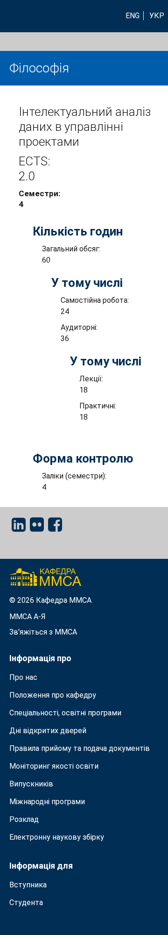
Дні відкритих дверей (47, 730)
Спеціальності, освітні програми (65, 712)
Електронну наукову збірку (56, 837)
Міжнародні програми (47, 801)
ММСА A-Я (27, 616)
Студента (26, 902)
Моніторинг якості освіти (53, 766)
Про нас (23, 677)
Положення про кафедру (52, 695)
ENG (133, 15)
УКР (156, 15)
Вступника (28, 884)
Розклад (24, 819)
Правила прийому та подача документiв (79, 748)
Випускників (31, 783)
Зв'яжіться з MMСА (43, 632)
